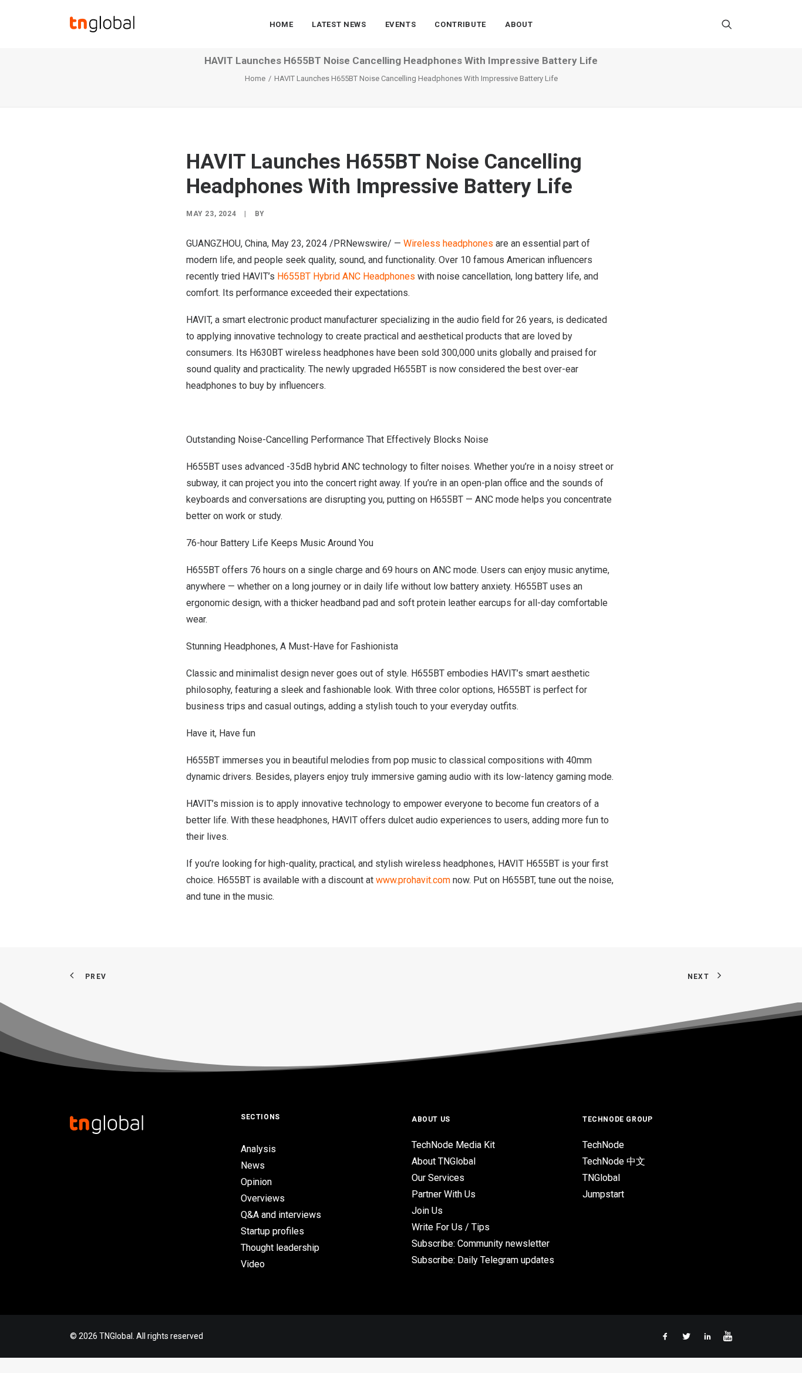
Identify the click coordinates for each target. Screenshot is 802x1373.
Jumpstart (603, 1194)
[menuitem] (281, 24)
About (519, 24)
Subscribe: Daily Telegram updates (483, 1260)
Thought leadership (280, 1247)
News (253, 1165)
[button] (727, 24)
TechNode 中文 (613, 1161)
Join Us (427, 1210)
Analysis (258, 1149)
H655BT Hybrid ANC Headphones (346, 276)
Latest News (339, 24)
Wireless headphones (448, 243)
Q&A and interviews (281, 1214)
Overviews (263, 1198)
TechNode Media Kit (453, 1144)
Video (253, 1264)
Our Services (438, 1177)
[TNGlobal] (102, 24)
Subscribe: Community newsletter (481, 1243)
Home (281, 24)
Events (400, 24)
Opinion (256, 1181)
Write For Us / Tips (451, 1227)
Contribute (460, 24)
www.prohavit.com (413, 880)
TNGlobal (601, 1177)
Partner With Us (444, 1194)
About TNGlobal (444, 1161)
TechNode (603, 1144)
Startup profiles (272, 1231)
